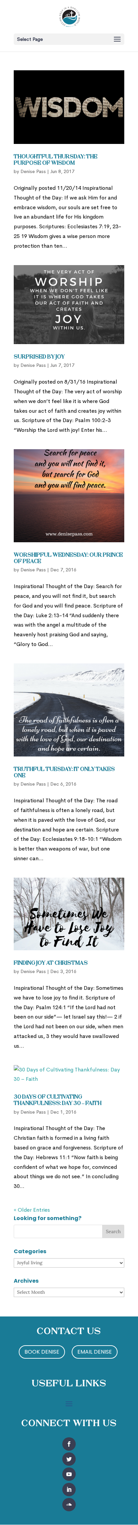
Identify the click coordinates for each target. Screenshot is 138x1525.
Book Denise (41, 1352)
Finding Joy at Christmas (51, 963)
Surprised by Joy (39, 357)
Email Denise (94, 1352)
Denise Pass (33, 171)
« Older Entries (32, 1209)
